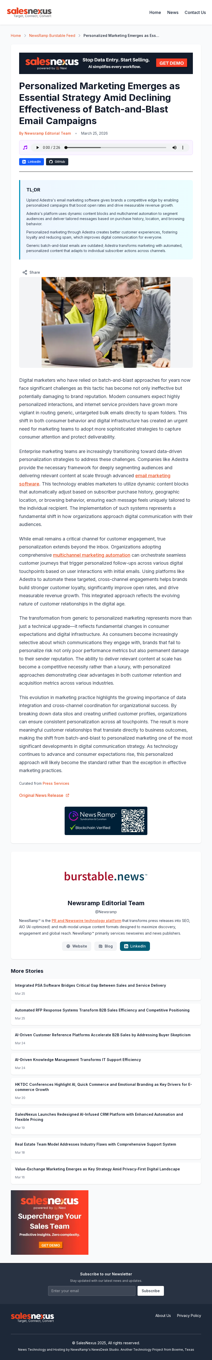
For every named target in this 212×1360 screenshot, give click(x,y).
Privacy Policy (189, 1315)
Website (79, 946)
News (172, 12)
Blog (109, 946)
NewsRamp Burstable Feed (52, 35)
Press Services (56, 783)
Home (155, 12)
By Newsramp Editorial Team (45, 133)
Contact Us (195, 12)
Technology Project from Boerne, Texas (163, 1349)
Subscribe (151, 1291)
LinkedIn (34, 162)
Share (34, 272)
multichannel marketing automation (91, 555)
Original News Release (41, 795)
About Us (163, 1315)
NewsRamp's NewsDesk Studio (95, 1349)
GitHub (60, 162)
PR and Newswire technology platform (86, 920)
